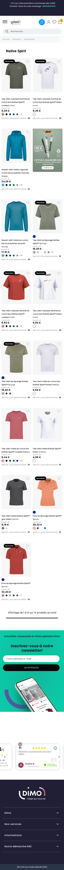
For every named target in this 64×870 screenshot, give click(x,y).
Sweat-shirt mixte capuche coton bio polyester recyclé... (15, 173)
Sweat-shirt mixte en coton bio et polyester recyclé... (14, 243)
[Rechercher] (7, 31)
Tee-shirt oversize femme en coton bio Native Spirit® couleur (15, 314)
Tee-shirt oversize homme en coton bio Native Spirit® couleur (15, 102)
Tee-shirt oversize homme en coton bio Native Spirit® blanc (47, 102)
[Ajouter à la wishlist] (28, 62)
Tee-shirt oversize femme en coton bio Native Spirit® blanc (47, 314)
